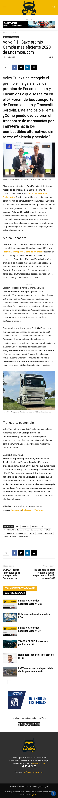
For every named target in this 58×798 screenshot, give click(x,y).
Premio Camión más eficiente (15, 533)
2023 (17, 526)
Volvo (32, 533)
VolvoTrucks (23, 537)
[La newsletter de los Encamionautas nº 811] (10, 631)
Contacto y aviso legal (39, 787)
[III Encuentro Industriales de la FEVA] (10, 617)
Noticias (13, 32)
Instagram (27, 510)
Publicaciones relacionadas (20, 588)
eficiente (35, 526)
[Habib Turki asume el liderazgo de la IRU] (10, 658)
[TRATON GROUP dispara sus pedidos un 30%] (10, 644)
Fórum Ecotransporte (33, 530)
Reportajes (14, 37)
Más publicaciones (15, 593)
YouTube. (39, 510)
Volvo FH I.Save (10, 537)
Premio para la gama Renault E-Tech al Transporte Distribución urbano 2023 (42, 574)
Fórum (19, 530)
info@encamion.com (33, 772)
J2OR (34, 794)
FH (43, 526)
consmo (25, 526)
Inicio (5, 32)
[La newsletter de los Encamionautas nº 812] (10, 604)
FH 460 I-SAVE (9, 530)
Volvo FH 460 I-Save (44, 533)
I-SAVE (47, 530)
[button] (54, 7)
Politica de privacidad (19, 787)
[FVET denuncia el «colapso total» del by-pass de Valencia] (10, 671)
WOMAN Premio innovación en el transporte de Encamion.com (11, 574)
